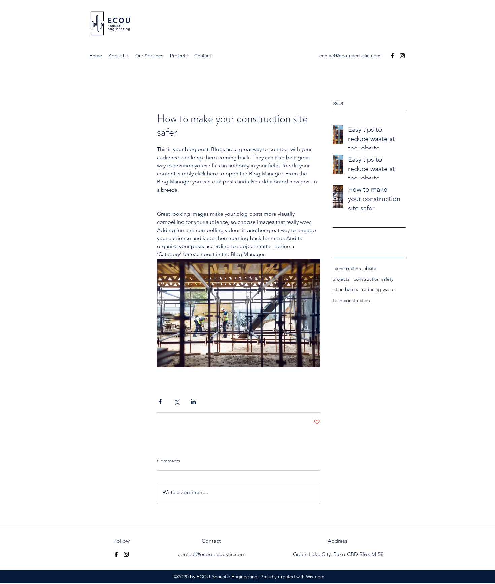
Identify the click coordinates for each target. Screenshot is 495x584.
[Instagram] (402, 55)
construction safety (373, 279)
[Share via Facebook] (160, 401)
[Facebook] (392, 55)
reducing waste (378, 289)
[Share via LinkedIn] (193, 401)
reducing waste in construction (337, 300)
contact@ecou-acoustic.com (350, 56)
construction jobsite (355, 268)
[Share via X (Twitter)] (176, 401)
